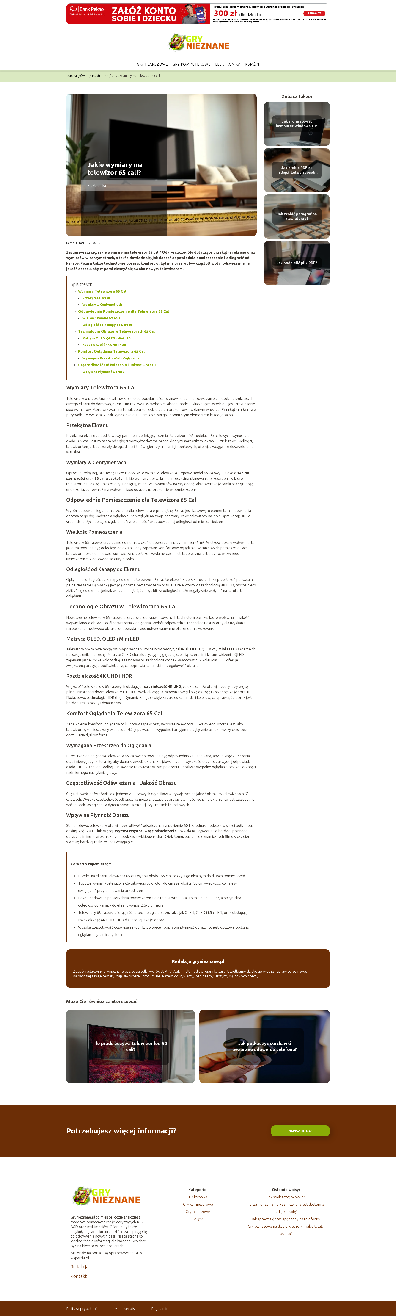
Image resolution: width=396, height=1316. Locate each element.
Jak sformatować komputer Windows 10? (296, 123)
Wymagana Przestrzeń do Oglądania (110, 358)
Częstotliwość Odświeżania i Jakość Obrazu (117, 365)
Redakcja (79, 1266)
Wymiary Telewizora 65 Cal (102, 291)
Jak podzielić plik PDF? (296, 263)
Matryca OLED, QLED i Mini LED (106, 338)
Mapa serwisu (125, 1309)
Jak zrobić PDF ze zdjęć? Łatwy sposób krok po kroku (296, 170)
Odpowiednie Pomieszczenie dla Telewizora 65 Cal (123, 311)
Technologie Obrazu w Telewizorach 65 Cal (116, 331)
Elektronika (228, 64)
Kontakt (79, 1276)
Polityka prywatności (83, 1309)
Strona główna (78, 76)
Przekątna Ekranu (96, 298)
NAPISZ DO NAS (301, 1131)
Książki (252, 64)
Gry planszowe (152, 64)
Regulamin (159, 1309)
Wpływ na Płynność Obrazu (103, 372)
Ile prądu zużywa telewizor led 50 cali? (130, 1046)
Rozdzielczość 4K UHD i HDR (104, 345)
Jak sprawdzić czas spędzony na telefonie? (285, 1219)
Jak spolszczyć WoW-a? (286, 1197)
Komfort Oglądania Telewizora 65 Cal (111, 351)
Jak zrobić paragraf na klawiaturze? (297, 216)
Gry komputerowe (192, 64)
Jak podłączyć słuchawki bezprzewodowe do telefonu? (264, 1046)
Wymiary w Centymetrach (102, 304)
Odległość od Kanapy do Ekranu (107, 325)
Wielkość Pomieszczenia (101, 318)
